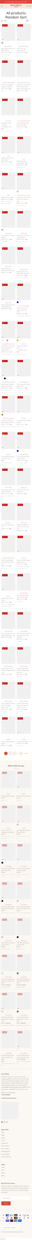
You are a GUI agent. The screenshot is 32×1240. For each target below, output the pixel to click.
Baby (3, 1173)
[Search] (27, 6)
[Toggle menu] (2, 6)
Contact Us (4, 1143)
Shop (2, 1132)
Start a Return (5, 1148)
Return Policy (5, 1146)
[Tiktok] (7, 1122)
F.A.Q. (3, 1140)
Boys (2, 1167)
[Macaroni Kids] (16, 6)
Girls (2, 1170)
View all (16, 768)
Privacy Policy (5, 1154)
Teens (3, 1175)
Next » (26, 753)
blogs (3, 1135)
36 (21, 753)
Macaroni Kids (8, 1232)
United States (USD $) (9, 1227)
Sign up (6, 1203)
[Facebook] (2, 1122)
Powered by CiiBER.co (18, 1232)
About (3, 1138)
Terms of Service (6, 1157)
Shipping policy (5, 1151)
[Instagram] (4, 1122)
